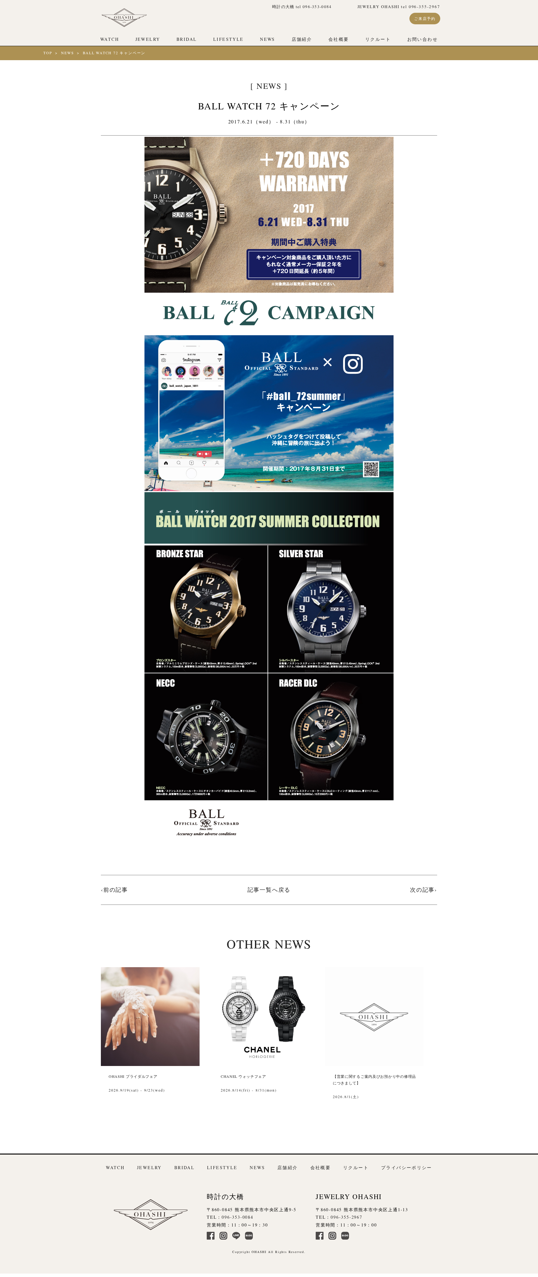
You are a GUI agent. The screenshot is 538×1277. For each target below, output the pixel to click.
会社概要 (338, 39)
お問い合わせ (422, 39)
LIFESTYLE (228, 39)
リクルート (378, 39)
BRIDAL (187, 39)
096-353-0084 (237, 1217)
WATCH (109, 39)
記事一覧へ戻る (269, 889)
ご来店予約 (425, 18)
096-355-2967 (346, 1217)
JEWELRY (147, 39)
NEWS (267, 39)
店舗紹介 (302, 39)
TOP (47, 52)
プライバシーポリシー (406, 1167)
